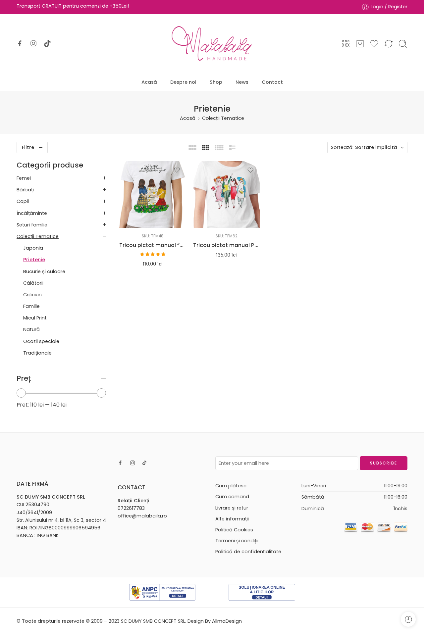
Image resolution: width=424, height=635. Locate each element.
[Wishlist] (177, 170)
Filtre (28, 147)
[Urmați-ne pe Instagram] (33, 43)
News (242, 82)
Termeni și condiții (236, 540)
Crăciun (32, 294)
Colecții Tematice (223, 118)
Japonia (33, 248)
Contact (272, 82)
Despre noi (183, 82)
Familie (31, 306)
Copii (23, 201)
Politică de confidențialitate (248, 551)
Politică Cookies (234, 529)
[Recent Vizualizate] (408, 619)
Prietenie (34, 259)
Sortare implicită (376, 147)
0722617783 (131, 508)
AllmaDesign (227, 621)
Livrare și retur (231, 508)
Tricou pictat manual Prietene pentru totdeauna (226, 245)
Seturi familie (32, 224)
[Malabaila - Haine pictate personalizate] (212, 44)
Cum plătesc (230, 485)
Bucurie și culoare (44, 271)
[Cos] (360, 43)
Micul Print (35, 318)
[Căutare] (402, 43)
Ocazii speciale (41, 341)
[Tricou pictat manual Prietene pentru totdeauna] (226, 194)
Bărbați (25, 189)
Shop (216, 82)
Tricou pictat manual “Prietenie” (152, 245)
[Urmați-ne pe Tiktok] (47, 43)
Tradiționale (37, 353)
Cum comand (232, 496)
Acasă (149, 82)
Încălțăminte (32, 213)
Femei (24, 178)
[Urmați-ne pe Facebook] (20, 43)
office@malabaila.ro (142, 516)
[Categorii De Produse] (345, 43)
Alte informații (232, 518)
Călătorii (33, 283)
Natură (31, 329)
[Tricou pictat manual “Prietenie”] (152, 194)
